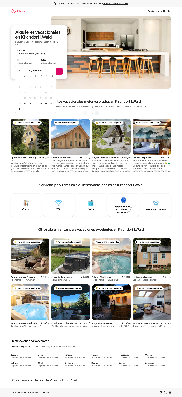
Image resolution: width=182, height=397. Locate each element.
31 (20, 109)
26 (30, 103)
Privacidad (34, 392)
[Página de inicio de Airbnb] (18, 11)
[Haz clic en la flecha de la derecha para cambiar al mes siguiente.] (51, 70)
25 (25, 103)
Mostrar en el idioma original (115, 3)
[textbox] (27, 63)
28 (41, 103)
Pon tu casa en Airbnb (159, 11)
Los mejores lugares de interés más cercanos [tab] (56, 346)
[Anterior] (85, 113)
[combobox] (39, 53)
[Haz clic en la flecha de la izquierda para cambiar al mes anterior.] (20, 70)
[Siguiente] (97, 113)
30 (51, 103)
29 (46, 103)
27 (35, 103)
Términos (45, 392)
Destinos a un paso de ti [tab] (21, 346)
